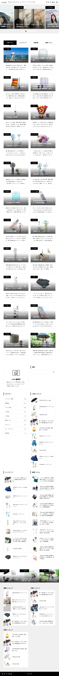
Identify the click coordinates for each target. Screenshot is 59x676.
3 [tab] (25, 31)
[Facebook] (50, 2)
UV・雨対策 (50, 7)
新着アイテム (48, 42)
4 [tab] (27, 31)
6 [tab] (30, 31)
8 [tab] (33, 31)
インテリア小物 (19, 7)
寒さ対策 (7, 77)
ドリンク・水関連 (35, 191)
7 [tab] (31, 31)
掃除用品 (7, 248)
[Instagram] (46, 2)
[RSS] (54, 2)
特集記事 (36, 42)
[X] (48, 2)
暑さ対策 (7, 134)
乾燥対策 (34, 48)
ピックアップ (23, 42)
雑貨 (34, 105)
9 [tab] (34, 31)
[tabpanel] (29, 17)
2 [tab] (24, 31)
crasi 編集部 (16, 379)
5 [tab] (28, 31)
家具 (7, 305)
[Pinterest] (52, 2)
